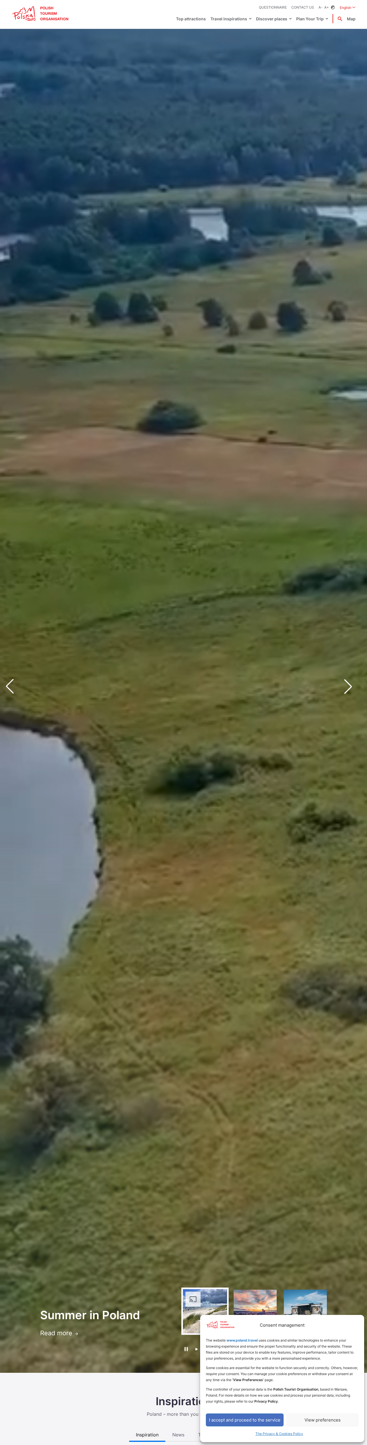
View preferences (322, 1420)
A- (321, 7)
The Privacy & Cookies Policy (279, 1434)
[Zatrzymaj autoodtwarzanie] (186, 1349)
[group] (205, 1311)
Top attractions (191, 18)
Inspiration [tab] (147, 1435)
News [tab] (178, 1435)
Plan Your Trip (310, 18)
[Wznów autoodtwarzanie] (196, 1349)
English (348, 7)
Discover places (271, 18)
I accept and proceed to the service (244, 1420)
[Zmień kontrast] (333, 8)
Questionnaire (273, 7)
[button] (352, 686)
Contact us (302, 7)
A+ (326, 7)
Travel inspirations (228, 18)
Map (351, 18)
